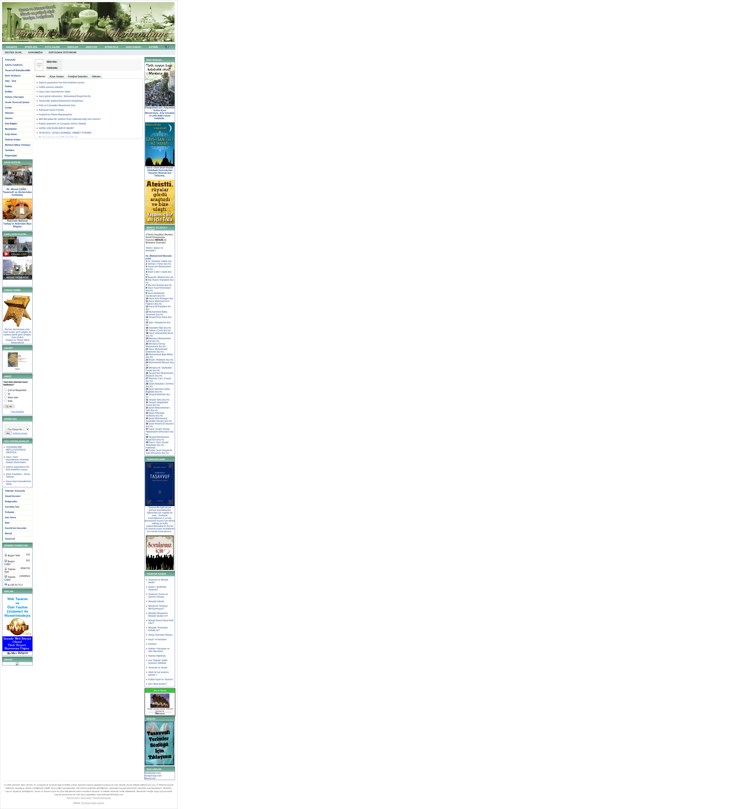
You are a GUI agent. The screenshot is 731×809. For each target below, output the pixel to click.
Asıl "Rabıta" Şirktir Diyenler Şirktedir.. (158, 661)
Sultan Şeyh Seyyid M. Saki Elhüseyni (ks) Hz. (159, 451)
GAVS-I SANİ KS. (14, 65)
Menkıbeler (11, 129)
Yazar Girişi (86, 798)
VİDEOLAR (72, 47)
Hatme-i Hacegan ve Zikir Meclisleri (159, 650)
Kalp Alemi (11, 134)
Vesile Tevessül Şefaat (17, 102)
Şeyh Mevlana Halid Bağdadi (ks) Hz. (158, 390)
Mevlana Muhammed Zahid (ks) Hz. (158, 339)
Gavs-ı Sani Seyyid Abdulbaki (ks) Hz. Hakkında (157, 445)
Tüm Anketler (17, 411)
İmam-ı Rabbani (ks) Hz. (161, 359)
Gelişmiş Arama (20, 433)
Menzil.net (150, 778)
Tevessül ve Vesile (157, 667)
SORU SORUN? (133, 47)
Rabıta (8, 86)
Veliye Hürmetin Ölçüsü (160, 635)
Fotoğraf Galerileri (78, 76)
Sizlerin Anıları (13, 139)
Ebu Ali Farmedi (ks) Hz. (160, 285)
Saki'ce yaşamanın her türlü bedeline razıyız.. (17, 468)
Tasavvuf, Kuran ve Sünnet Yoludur (158, 595)
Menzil (8, 533)
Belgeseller (11, 501)
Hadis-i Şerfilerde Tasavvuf (157, 588)
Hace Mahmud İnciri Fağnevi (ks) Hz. (157, 302)
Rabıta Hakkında (157, 656)
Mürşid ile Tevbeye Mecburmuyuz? (158, 607)
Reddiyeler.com (153, 773)
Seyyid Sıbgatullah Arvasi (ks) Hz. (157, 403)
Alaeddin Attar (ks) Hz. (160, 327)
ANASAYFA (11, 47)
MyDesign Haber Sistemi (92, 803)
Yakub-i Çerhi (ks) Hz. (160, 330)
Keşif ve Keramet (157, 639)
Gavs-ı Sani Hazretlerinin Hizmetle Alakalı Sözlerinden (17, 460)
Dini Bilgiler (11, 123)
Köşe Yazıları (57, 76)
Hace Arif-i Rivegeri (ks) (161, 298)
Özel (17, 369)
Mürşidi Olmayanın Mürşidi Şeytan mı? (158, 614)
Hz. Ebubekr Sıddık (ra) (160, 261)
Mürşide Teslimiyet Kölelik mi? (158, 629)
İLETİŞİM (153, 47)
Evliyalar (9, 512)
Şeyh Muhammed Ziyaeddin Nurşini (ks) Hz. (159, 419)
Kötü (10, 401)
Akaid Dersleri (13, 496)
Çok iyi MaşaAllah (17, 390)
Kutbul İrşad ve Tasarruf (160, 679)
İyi (9, 394)
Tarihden (9, 150)
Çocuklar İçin (12, 507)
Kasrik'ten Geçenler (16, 528)
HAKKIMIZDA (35, 52)
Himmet (9, 113)
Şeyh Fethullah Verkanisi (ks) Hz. (155, 414)
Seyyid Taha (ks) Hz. (159, 399)
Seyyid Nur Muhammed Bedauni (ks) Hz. (159, 374)
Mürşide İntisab (156, 601)
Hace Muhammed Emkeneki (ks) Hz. (156, 350)
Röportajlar (11, 155)
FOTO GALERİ (52, 47)
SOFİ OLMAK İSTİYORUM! (63, 52)
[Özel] (17, 366)
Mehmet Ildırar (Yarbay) (17, 145)
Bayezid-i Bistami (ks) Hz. (161, 277)
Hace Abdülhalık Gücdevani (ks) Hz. (155, 294)
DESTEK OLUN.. (13, 52)
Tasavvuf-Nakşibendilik (17, 70)
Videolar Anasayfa (15, 491)
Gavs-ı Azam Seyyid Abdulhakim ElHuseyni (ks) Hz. (160, 432)
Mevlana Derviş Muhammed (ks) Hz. (156, 345)
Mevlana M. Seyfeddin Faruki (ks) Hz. (159, 369)
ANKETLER (91, 47)
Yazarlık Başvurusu (102, 798)
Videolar (96, 76)
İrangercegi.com (153, 775)
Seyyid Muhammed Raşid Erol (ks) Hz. (157, 438)
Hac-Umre (10, 517)
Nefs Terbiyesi (13, 75)
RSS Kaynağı (72, 798)
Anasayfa (10, 59)
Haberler (40, 76)
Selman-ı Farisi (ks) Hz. (160, 264)
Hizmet (9, 118)
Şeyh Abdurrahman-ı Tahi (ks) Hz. (158, 409)
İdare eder (13, 397)
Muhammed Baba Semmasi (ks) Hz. (156, 313)
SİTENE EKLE (111, 47)
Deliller (9, 91)
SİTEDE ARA (31, 47)
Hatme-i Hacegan (14, 97)
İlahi (7, 523)
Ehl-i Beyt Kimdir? (157, 684)
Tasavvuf (10, 538)
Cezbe (8, 107)
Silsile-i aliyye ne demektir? (154, 249)
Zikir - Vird (10, 81)
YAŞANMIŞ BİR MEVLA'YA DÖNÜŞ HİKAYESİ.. (16, 450)
